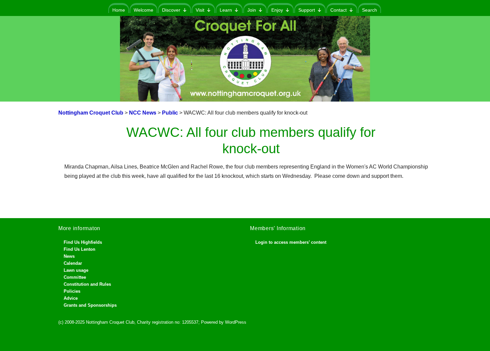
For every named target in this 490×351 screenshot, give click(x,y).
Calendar (73, 263)
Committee (75, 277)
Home (118, 10)
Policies (72, 291)
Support (306, 10)
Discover (171, 10)
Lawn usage (76, 270)
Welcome (143, 10)
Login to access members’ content (290, 242)
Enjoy (277, 10)
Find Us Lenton (79, 249)
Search (369, 10)
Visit (200, 10)
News (69, 256)
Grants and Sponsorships (90, 305)
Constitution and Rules (87, 284)
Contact (338, 10)
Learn (226, 10)
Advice (71, 298)
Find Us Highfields (83, 242)
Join (251, 10)
